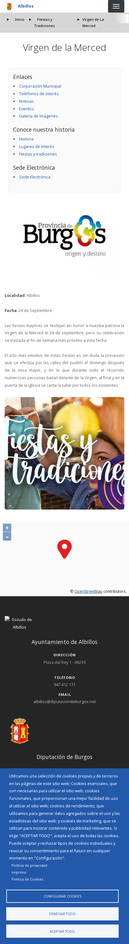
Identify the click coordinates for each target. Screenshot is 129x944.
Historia (26, 139)
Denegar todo (62, 913)
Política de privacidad (29, 865)
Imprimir (19, 872)
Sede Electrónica (34, 177)
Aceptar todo (62, 931)
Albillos (26, 6)
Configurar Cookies (62, 896)
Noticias (26, 101)
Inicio (19, 19)
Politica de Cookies (27, 879)
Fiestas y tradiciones (38, 154)
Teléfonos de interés (39, 93)
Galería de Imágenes (38, 116)
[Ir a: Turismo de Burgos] (64, 236)
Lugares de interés (36, 146)
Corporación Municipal (40, 86)
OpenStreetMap (88, 591)
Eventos (26, 109)
